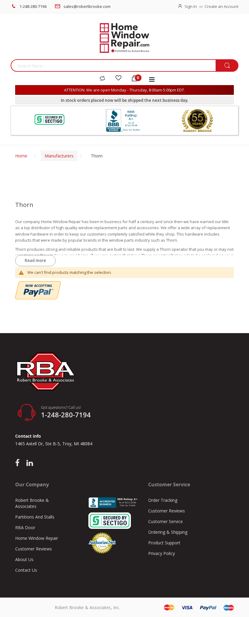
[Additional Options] (38, 284)
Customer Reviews (33, 549)
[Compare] (102, 79)
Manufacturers (59, 156)
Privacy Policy (161, 553)
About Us (24, 559)
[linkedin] (29, 463)
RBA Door (25, 527)
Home (21, 156)
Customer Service (165, 521)
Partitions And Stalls (34, 517)
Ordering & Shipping (167, 532)
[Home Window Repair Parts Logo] (124, 38)
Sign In (191, 6)
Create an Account (221, 6)
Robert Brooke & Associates (32, 503)
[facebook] (18, 463)
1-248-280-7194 (32, 6)
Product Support (164, 543)
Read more (35, 260)
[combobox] (113, 65)
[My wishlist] (118, 79)
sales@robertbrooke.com (87, 6)
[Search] (227, 66)
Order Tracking (162, 500)
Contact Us (26, 570)
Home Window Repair (36, 538)
